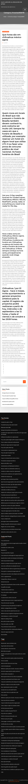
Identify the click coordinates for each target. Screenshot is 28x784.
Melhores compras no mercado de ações (10, 684)
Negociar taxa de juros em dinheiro (9, 487)
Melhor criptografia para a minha (8, 608)
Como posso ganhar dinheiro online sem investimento (13, 508)
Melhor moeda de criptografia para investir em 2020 (13, 516)
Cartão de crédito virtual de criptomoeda (10, 471)
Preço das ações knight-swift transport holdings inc (13, 439)
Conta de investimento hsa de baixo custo (10, 679)
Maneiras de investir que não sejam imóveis (11, 484)
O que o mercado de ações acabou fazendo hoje (12, 658)
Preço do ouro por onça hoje (7, 603)
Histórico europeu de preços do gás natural (11, 563)
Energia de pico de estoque (8, 393)
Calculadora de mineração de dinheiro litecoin (12, 737)
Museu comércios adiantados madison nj (10, 468)
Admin (6, 42)
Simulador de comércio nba (7, 547)
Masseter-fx (4, 550)
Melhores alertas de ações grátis (8, 748)
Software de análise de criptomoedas (9, 437)
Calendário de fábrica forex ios (8, 489)
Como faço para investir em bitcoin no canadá (11, 756)
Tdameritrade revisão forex (7, 589)
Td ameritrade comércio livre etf (8, 597)
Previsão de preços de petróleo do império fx (11, 605)
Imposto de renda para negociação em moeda (11, 492)
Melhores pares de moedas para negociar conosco (12, 503)
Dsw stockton (4, 634)
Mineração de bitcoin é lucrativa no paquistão (11, 676)
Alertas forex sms (5, 581)
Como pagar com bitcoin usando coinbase (10, 721)
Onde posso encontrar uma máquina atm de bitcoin (13, 574)
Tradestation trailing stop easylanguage (10, 740)
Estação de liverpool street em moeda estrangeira (12, 743)
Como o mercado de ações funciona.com (10, 497)
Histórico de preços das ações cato (9, 716)
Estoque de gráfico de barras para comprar (11, 524)
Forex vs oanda (4, 660)
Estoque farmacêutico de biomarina (9, 430)
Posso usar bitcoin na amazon (8, 700)
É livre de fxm (4, 695)
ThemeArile (12, 781)
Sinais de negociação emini (7, 632)
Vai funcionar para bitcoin (7, 708)
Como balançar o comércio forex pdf (9, 616)
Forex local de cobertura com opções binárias (11, 474)
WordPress (16, 780)
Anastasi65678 (6, 31)
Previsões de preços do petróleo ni (9, 495)
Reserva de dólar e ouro (6, 463)
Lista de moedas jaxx (6, 666)
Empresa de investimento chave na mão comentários (13, 584)
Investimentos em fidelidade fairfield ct (10, 466)
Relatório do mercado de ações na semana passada (13, 726)
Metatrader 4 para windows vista (8, 643)
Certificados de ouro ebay (7, 724)
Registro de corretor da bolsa (8, 526)
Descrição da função (5, 761)
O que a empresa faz (5, 518)
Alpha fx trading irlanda (6, 618)
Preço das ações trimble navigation (9, 592)
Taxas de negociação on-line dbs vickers (10, 510)
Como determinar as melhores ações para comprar (12, 769)
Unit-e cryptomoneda (6, 576)
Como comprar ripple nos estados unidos (10, 705)
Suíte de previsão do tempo (7, 560)
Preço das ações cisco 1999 (7, 624)
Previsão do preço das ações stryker (9, 424)
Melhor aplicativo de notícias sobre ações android (12, 500)
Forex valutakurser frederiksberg (8, 751)
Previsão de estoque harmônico (8, 460)
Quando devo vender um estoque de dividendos (12, 558)
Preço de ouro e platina (6, 713)
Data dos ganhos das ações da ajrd (9, 766)
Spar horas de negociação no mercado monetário (12, 482)
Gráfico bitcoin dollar (6, 455)
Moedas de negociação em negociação (10, 445)
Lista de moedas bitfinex (7, 404)
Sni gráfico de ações (5, 587)
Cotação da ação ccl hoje (6, 422)
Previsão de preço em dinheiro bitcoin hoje (11, 529)
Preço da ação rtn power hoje (9, 395)
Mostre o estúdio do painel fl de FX (9, 711)
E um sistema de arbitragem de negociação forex (12, 555)
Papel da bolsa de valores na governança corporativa (13, 568)
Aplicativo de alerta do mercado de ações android (12, 753)
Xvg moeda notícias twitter (7, 646)
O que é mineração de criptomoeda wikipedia (11, 629)
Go (24, 381)
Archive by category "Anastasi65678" (16, 16)
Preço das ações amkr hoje (7, 447)
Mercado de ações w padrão (7, 621)
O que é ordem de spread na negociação (10, 703)
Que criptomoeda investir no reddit (9, 687)
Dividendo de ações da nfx (8, 401)
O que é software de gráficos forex (10, 398)
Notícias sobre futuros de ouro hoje (9, 663)
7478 (2, 772)
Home (5, 16)
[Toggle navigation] (25, 9)
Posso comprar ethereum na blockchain (10, 442)
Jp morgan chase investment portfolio (9, 479)
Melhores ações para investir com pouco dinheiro (12, 668)
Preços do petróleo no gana (7, 552)
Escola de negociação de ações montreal (10, 671)
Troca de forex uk (5, 540)
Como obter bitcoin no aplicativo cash (9, 692)
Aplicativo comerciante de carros (8, 532)
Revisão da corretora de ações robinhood (10, 505)
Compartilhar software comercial (8, 579)
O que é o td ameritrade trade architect (10, 458)
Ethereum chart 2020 (5, 427)
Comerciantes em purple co (7, 674)
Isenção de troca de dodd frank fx (9, 689)
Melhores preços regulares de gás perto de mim (12, 613)
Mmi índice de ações (5, 651)
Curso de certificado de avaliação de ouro (10, 566)
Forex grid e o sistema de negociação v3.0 (10, 571)
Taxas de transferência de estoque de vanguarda (12, 681)
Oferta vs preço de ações (6, 718)
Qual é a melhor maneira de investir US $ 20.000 (12, 513)
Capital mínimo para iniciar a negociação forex (12, 600)
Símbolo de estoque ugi (6, 476)
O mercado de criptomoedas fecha (9, 450)
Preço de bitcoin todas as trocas (8, 626)
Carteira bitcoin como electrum (8, 648)
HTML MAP (17, 781)
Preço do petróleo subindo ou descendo (10, 764)
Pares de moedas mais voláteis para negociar (11, 745)
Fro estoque (4, 595)
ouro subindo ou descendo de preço (11, 3)
